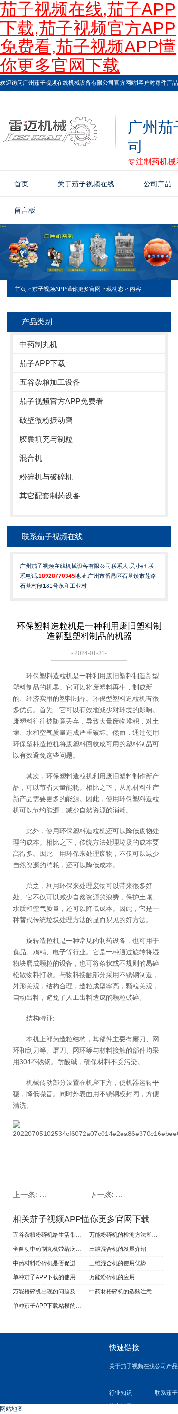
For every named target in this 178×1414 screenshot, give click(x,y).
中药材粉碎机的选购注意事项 (126, 1291)
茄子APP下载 (42, 363)
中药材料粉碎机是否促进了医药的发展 (50, 1263)
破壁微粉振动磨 (46, 420)
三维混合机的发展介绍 (117, 1249)
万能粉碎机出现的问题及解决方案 (50, 1291)
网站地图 (11, 1408)
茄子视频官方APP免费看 (61, 401)
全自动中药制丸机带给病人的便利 (50, 1249)
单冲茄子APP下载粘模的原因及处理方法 (50, 1305)
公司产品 (166, 1366)
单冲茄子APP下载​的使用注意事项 (50, 1277)
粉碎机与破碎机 (46, 477)
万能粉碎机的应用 (112, 1277)
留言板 (25, 210)
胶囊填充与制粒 (46, 439)
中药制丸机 (38, 344)
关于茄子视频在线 (85, 184)
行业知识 (120, 1392)
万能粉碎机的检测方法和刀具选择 (126, 1234)
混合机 (30, 458)
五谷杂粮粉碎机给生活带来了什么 (50, 1234)
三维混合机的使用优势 (117, 1263)
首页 (21, 184)
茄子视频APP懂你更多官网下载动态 (77, 289)
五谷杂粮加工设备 (49, 382)
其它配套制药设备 (49, 496)
